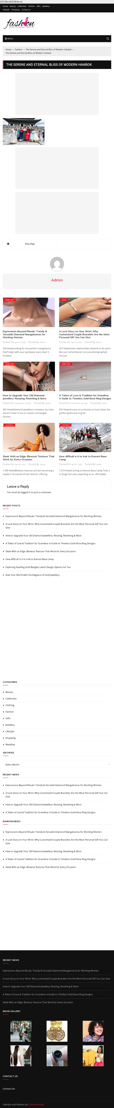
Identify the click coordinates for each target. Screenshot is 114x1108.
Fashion (31, 6)
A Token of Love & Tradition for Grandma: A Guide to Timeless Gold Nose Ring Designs (85, 397)
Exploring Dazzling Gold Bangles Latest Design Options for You (38, 567)
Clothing (10, 705)
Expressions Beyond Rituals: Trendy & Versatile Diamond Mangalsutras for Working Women (25, 334)
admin (42, 342)
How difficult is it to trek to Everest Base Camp (83, 458)
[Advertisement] (57, 94)
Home (5, 6)
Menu (10, 38)
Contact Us (25, 10)
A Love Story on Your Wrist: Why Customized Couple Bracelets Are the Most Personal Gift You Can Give (84, 334)
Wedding (10, 744)
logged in (25, 492)
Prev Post (30, 243)
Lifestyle (6, 10)
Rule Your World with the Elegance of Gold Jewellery (33, 574)
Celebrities (22, 6)
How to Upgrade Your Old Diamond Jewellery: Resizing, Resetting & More (24, 397)
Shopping (15, 10)
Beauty (13, 6)
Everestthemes (36, 1104)
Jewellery (46, 6)
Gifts (38, 6)
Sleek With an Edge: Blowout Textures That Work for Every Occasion (28, 458)
